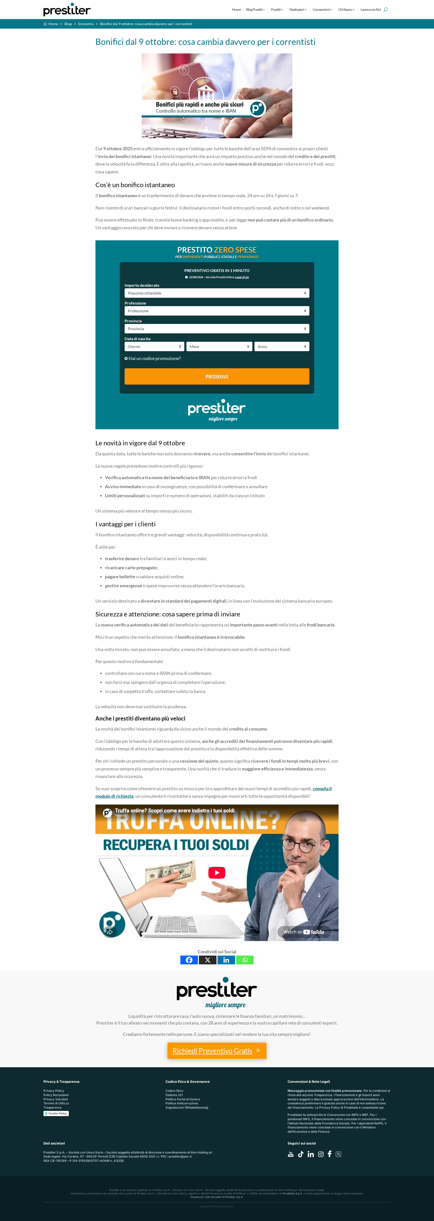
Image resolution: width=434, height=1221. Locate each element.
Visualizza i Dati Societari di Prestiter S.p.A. (216, 1196)
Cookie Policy (57, 1113)
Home (236, 9)
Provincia (134, 320)
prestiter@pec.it (180, 1156)
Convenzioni (321, 9)
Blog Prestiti (254, 9)
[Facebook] (189, 960)
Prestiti (276, 9)
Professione (136, 303)
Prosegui (217, 376)
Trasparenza (52, 1107)
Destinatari (296, 9)
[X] (207, 960)
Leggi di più (242, 277)
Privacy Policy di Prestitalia (338, 1107)
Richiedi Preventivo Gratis (212, 1050)
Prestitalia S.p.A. (293, 1193)
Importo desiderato (143, 285)
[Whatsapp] (245, 960)
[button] (217, 358)
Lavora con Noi (371, 9)
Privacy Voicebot (55, 1099)
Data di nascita (138, 338)
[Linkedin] (226, 960)
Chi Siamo (345, 9)
